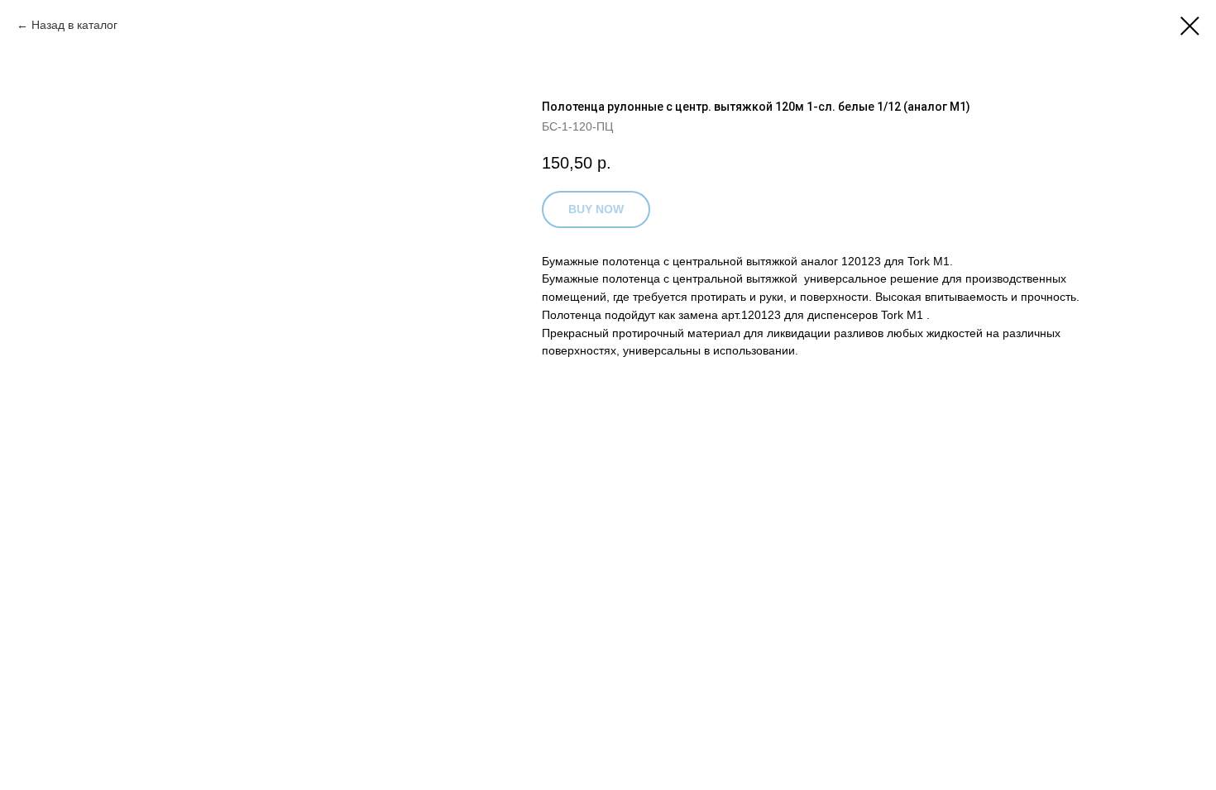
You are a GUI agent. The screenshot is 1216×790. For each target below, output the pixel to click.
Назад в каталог (74, 24)
